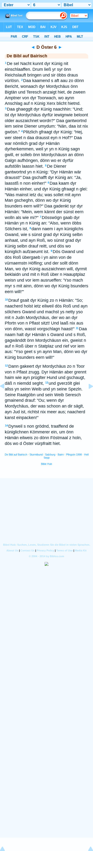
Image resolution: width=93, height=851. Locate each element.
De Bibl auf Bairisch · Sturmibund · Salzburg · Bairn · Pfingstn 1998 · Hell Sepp (46, 456)
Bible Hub (46, 463)
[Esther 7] (87, 397)
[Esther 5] (6, 397)
